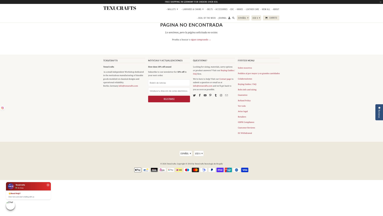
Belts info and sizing (247, 89)
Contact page (225, 79)
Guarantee (242, 95)
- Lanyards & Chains (192, 9)
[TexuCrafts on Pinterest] (210, 95)
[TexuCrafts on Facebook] (200, 95)
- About (275, 9)
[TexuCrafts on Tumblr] (216, 95)
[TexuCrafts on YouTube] (205, 95)
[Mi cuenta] (229, 18)
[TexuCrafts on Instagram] (221, 95)
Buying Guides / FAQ (247, 84)
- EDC (231, 9)
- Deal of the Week (206, 18)
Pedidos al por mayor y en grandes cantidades (259, 73)
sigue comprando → (201, 39)
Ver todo (242, 106)
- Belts (209, 9)
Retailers (242, 116)
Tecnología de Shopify (213, 163)
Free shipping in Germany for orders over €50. (191, 2)
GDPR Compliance (246, 122)
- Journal (222, 18)
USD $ (199, 153)
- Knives (239, 9)
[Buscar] (233, 18)
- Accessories (221, 9)
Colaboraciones (245, 78)
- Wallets (172, 9)
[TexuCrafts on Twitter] (194, 95)
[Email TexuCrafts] (226, 95)
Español (186, 153)
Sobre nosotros (245, 67)
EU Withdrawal (245, 133)
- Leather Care (252, 9)
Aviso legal (243, 111)
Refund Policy (244, 100)
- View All (265, 9)
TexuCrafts (171, 163)
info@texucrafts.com (128, 85)
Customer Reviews (246, 127)
